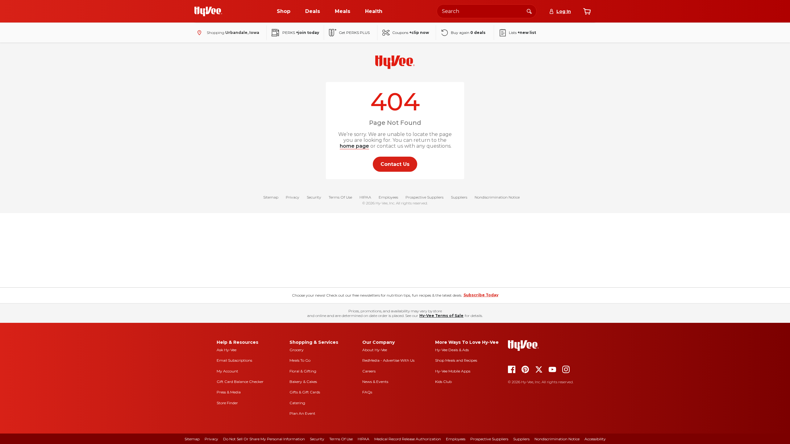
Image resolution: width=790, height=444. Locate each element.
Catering (297, 403)
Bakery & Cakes (303, 381)
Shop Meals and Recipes (456, 360)
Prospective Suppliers (424, 197)
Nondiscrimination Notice (497, 197)
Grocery (296, 349)
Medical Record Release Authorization (407, 439)
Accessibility (595, 439)
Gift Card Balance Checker (240, 381)
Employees (388, 197)
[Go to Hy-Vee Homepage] (208, 11)
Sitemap (270, 197)
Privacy (292, 197)
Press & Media (229, 392)
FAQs (367, 392)
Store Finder (227, 403)
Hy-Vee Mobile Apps (452, 371)
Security (314, 197)
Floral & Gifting (302, 371)
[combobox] (487, 11)
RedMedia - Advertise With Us (388, 360)
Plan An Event (302, 413)
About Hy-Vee (374, 349)
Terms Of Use (340, 197)
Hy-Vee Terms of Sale (441, 315)
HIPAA (365, 197)
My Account (227, 371)
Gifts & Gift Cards (304, 392)
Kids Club (443, 381)
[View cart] (587, 11)
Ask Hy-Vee (226, 349)
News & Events (375, 381)
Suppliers (459, 197)
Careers (369, 371)
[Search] (529, 11)
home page (354, 146)
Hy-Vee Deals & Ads (452, 349)
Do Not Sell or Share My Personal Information (264, 439)
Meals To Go (299, 360)
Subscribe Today (481, 295)
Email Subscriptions (234, 360)
